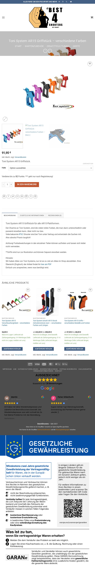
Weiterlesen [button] (9, 418)
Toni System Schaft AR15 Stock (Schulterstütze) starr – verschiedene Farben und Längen (47, 323)
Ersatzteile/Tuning (58, 46)
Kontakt (58, 371)
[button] (3, 17)
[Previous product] (50, 51)
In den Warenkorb (26, 184)
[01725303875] (67, 1)
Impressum (7, 369)
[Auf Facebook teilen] (9, 197)
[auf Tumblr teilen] (31, 197)
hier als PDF (46, 264)
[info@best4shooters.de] (59, 1)
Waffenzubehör (34, 46)
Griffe (76, 46)
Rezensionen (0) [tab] (55, 215)
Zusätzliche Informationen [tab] (32, 215)
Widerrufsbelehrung (49, 369)
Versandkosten (20, 157)
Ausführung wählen (12, 349)
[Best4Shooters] (47, 17)
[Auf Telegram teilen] (35, 197)
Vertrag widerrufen (68, 369)
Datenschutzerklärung (28, 369)
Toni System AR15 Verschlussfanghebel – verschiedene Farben (16, 323)
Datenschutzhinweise (44, 429)
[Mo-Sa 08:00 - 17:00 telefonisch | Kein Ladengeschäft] (63, 1)
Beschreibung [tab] (10, 215)
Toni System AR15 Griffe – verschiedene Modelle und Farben (77, 322)
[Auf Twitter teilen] (13, 197)
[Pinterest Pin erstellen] (22, 197)
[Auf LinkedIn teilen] (26, 197)
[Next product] (45, 51)
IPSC (21, 234)
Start (18, 46)
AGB (14, 369)
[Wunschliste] (71, 1)
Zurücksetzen (88, 163)
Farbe (4, 168)
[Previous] (7, 91)
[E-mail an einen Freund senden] (17, 197)
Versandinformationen (43, 371)
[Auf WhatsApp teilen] (4, 197)
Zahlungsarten (85, 369)
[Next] (88, 91)
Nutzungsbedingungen (63, 429)
